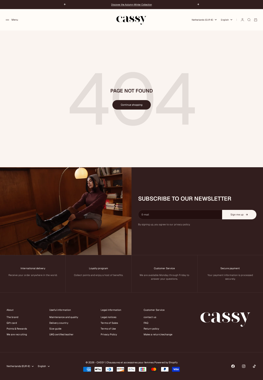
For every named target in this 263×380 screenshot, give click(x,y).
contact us (150, 317)
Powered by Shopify (166, 362)
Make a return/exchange (158, 334)
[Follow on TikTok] (254, 366)
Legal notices (108, 317)
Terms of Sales (109, 323)
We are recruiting (17, 334)
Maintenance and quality (63, 317)
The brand (12, 317)
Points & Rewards (17, 328)
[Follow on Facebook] (233, 366)
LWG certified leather (61, 334)
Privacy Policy (109, 334)
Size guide (55, 328)
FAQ (146, 323)
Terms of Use (108, 328)
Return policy (151, 328)
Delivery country (58, 323)
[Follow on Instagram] (244, 366)
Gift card (12, 323)
